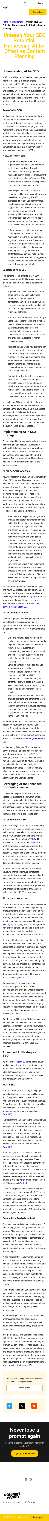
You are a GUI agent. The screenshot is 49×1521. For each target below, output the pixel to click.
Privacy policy (38, 1517)
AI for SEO (20, 1062)
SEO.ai (40, 953)
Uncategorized (16, 22)
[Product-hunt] (31, 1479)
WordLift (7, 1114)
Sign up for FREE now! (24, 1453)
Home (5, 22)
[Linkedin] (26, 1479)
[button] (25, 3)
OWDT (32, 839)
